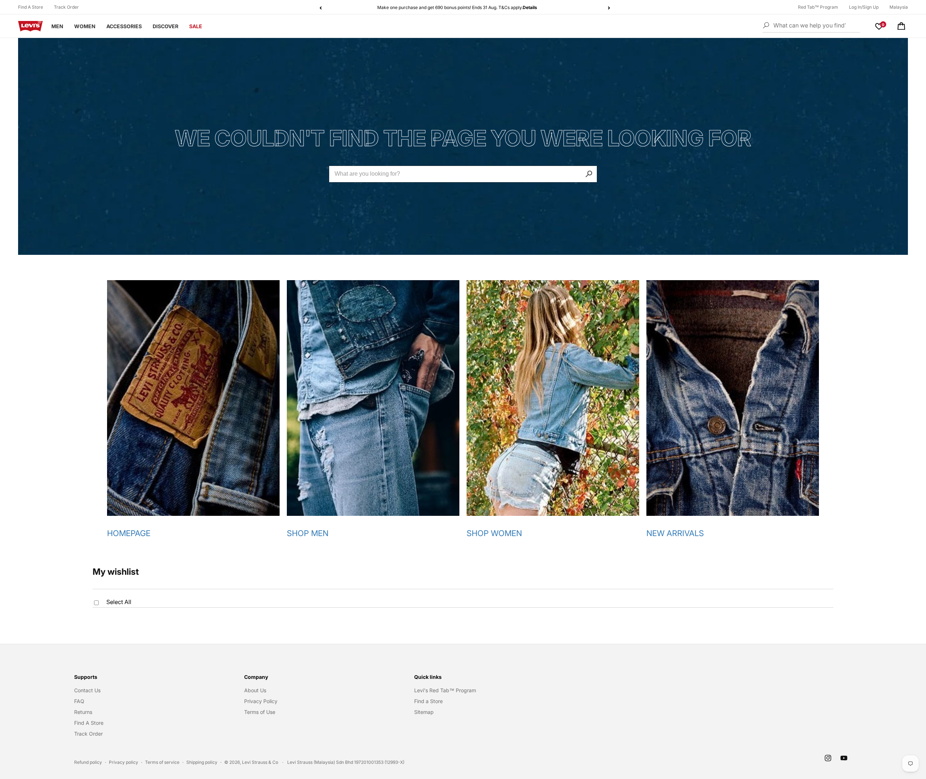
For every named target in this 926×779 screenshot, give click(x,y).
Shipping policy (201, 762)
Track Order (66, 7)
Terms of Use (259, 712)
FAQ (79, 701)
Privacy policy (123, 762)
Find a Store (428, 701)
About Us (255, 690)
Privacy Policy (260, 701)
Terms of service (162, 762)
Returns (83, 712)
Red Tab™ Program (818, 7)
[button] (901, 26)
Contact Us (87, 690)
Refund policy (88, 762)
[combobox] (463, 174)
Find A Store (30, 7)
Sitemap (424, 712)
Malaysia (898, 7)
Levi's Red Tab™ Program (445, 690)
